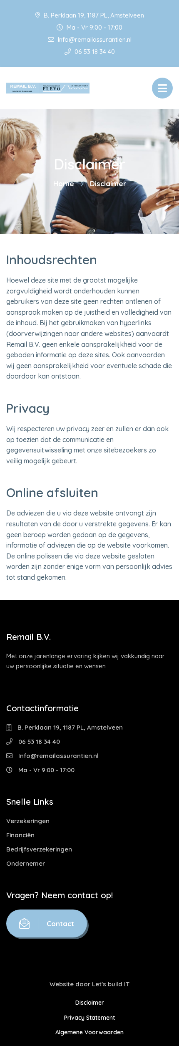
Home (63, 183)
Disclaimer (89, 1002)
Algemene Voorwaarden (89, 1032)
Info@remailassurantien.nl (94, 39)
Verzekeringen (28, 821)
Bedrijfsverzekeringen (39, 849)
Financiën (20, 835)
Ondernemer (25, 863)
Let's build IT (110, 984)
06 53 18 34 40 (94, 52)
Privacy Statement (89, 1017)
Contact (60, 923)
